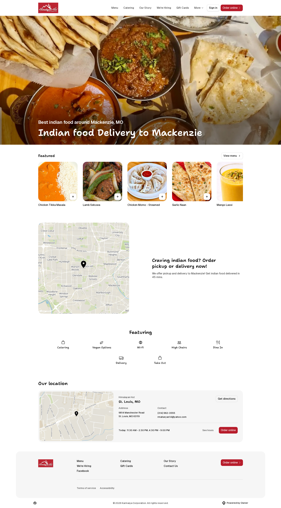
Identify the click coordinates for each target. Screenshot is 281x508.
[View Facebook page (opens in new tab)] (35, 503)
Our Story (145, 8)
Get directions (227, 398)
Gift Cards (182, 8)
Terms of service (86, 488)
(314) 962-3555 (166, 413)
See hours (208, 430)
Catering (128, 8)
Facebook (83, 471)
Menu (114, 8)
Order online (228, 430)
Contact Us (171, 466)
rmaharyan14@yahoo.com (172, 417)
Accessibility (107, 488)
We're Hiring (164, 8)
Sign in (213, 8)
